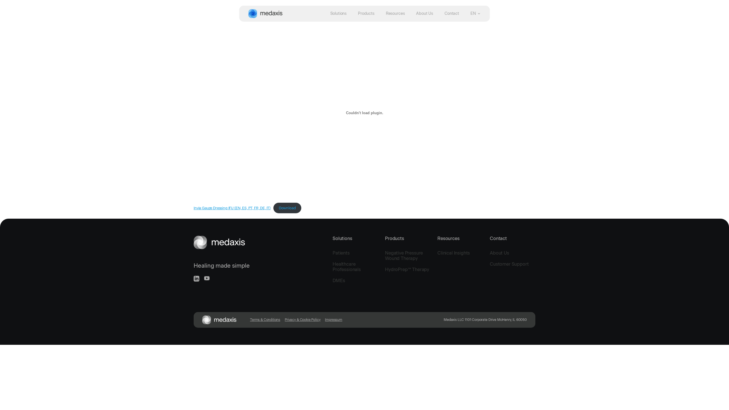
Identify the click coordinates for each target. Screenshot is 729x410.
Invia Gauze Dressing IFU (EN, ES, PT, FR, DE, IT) (232, 208)
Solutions (338, 13)
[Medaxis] (265, 13)
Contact (452, 13)
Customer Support (509, 264)
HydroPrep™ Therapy (407, 269)
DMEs (339, 280)
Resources (395, 13)
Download (287, 208)
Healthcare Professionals (347, 266)
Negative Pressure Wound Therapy (404, 255)
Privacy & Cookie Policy (302, 320)
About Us (424, 13)
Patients (341, 253)
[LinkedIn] (196, 279)
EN (473, 13)
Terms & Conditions (265, 320)
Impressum (333, 320)
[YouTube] (207, 278)
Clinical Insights (453, 253)
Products (366, 13)
